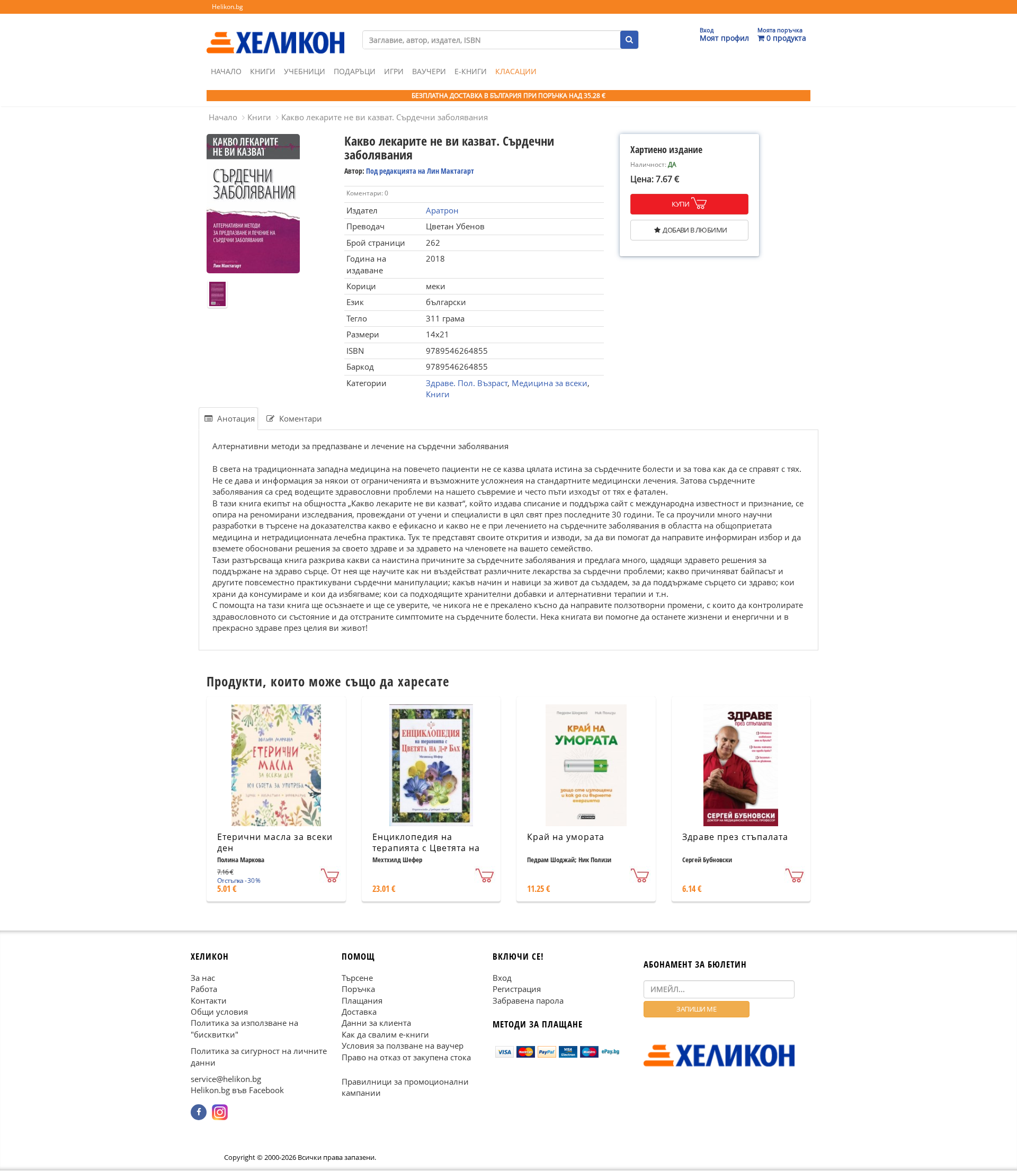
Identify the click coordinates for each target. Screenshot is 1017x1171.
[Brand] (275, 32)
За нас (203, 977)
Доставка (359, 1011)
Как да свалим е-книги (385, 1034)
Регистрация (517, 989)
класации (516, 71)
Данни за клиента (376, 1023)
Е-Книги (470, 71)
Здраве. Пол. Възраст (466, 383)
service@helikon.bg (226, 1079)
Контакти (209, 1000)
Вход (502, 977)
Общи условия (219, 1011)
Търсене (357, 977)
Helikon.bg (227, 6)
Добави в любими (695, 230)
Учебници (304, 71)
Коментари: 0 (367, 193)
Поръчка (358, 989)
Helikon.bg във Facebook (237, 1090)
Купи (680, 204)
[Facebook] (199, 1112)
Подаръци (355, 71)
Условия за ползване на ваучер (402, 1046)
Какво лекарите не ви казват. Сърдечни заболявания (384, 117)
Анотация (235, 418)
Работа (204, 989)
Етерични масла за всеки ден (275, 842)
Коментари (299, 418)
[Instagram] (220, 1112)
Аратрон (442, 210)
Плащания (362, 1000)
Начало (226, 71)
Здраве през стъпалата (735, 837)
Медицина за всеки (549, 383)
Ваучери (429, 71)
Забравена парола (528, 1000)
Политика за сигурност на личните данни (259, 1057)
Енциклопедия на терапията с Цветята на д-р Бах (426, 848)
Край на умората (565, 837)
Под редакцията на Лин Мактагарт (420, 171)
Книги (262, 71)
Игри (394, 71)
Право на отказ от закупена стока (406, 1057)
